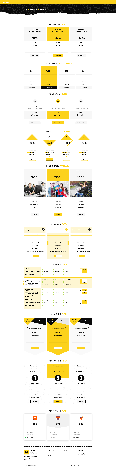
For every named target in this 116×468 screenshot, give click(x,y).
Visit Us (49, 455)
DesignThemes (34, 465)
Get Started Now (35, 122)
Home (25, 9)
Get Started (32, 87)
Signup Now (35, 55)
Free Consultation (51, 453)
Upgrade (32, 159)
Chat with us (50, 457)
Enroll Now (35, 401)
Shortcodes (33, 9)
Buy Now (35, 214)
